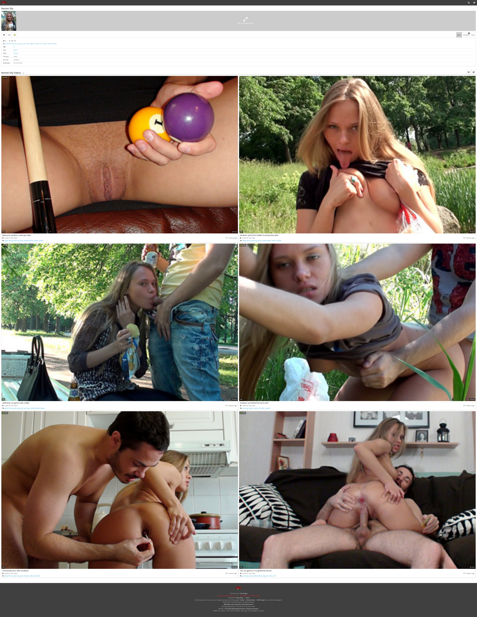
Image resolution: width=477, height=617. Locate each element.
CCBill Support (261, 600)
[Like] (14, 35)
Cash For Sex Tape (10, 238)
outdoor (268, 408)
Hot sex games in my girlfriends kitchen (256, 570)
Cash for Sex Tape (9, 2)
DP (41, 44)
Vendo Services (250, 600)
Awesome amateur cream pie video (16, 235)
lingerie (32, 44)
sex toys (26, 44)
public (45, 44)
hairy (55, 44)
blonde (50, 44)
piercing (17, 44)
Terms (247, 598)
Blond (15, 50)
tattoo (38, 44)
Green (16, 53)
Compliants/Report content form (226, 596)
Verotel (242, 600)
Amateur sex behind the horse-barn (254, 403)
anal (21, 44)
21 (14, 47)
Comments (466, 34)
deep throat (9, 44)
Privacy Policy (239, 598)
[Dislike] (4, 35)
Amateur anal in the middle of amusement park (259, 235)
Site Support (243, 593)
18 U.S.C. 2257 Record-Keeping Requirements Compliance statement (238, 609)
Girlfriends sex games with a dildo (15, 403)
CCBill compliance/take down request (249, 596)
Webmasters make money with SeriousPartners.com (238, 604)
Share (473, 35)
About (459, 35)
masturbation (28, 241)
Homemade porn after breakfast (15, 570)
